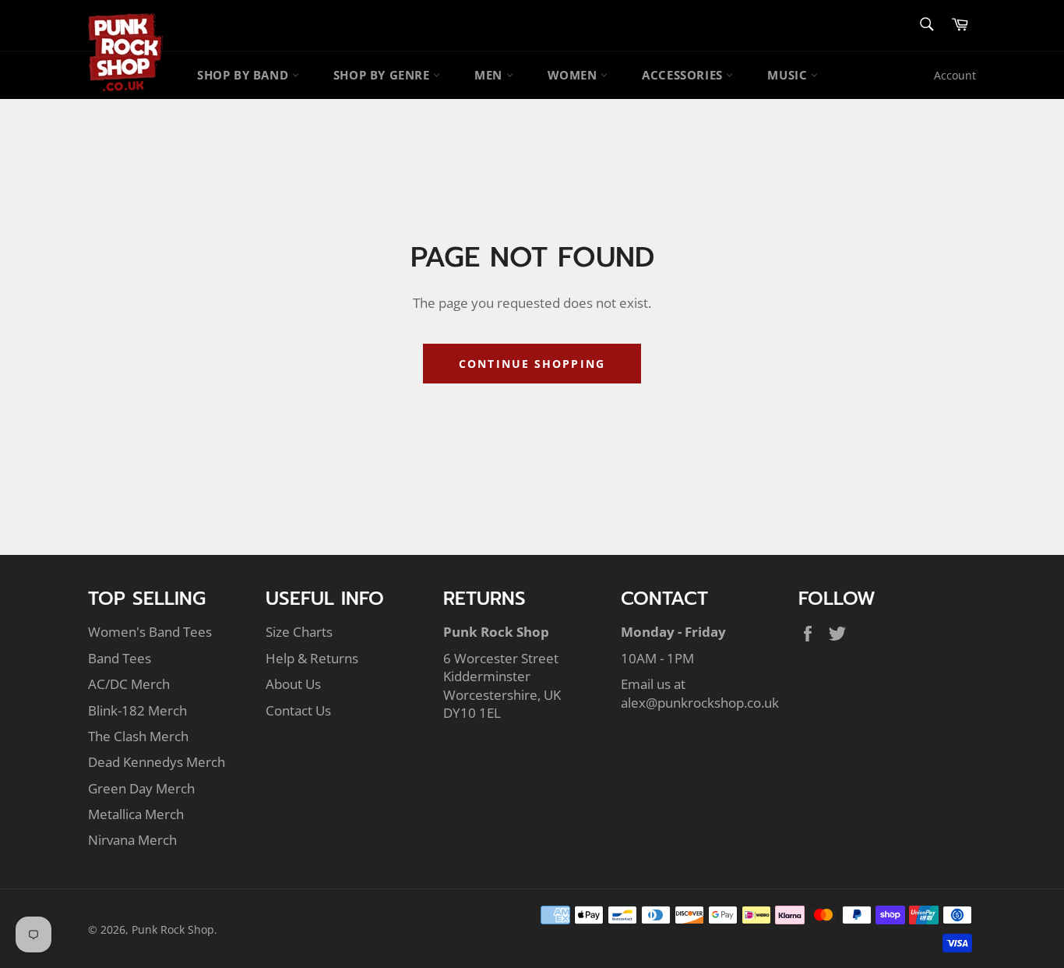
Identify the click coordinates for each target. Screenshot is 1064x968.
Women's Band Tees (150, 632)
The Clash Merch (138, 736)
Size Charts (299, 632)
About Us (293, 684)
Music (789, 75)
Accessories (684, 75)
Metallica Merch (136, 814)
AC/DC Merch (129, 684)
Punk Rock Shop (173, 929)
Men (490, 75)
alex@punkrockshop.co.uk (700, 703)
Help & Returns (312, 658)
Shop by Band (244, 75)
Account (955, 75)
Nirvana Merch (132, 840)
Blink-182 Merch (137, 710)
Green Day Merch (141, 788)
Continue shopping (532, 363)
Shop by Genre (383, 75)
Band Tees (119, 658)
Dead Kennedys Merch (156, 762)
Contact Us (298, 710)
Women (574, 75)
